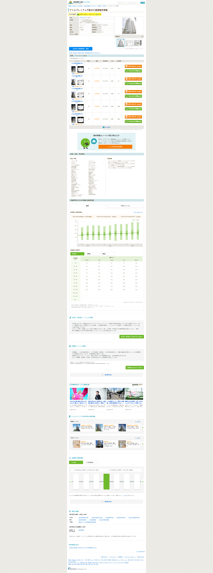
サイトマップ (113, 557)
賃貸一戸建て (104, 559)
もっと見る (137, 421)
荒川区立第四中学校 (83, 517)
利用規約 (120, 557)
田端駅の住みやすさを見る (134, 367)
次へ (142, 481)
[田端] (106, 481)
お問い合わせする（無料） (133, 66)
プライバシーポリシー (130, 557)
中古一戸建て (137, 559)
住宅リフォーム (76, 562)
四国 (89, 564)
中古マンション (124, 559)
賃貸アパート (98, 559)
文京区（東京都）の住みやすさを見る (131, 336)
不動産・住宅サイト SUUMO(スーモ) (76, 559)
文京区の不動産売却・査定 (81, 48)
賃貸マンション (91, 559)
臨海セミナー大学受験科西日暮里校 (87, 522)
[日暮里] (127, 481)
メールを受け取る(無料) (115, 146)
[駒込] (96, 481)
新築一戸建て (131, 559)
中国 (92, 564)
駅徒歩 (104, 253)
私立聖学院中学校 (121, 517)
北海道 (69, 564)
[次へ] (142, 427)
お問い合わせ (140, 557)
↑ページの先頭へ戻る (140, 551)
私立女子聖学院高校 (104, 519)
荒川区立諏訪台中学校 (97, 517)
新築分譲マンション (116, 559)
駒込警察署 (81, 530)
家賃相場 (109, 559)
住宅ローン (101, 562)
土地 (141, 559)
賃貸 (97, 14)
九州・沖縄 (95, 564)
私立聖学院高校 (82, 519)
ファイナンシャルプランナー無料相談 (120, 562)
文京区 (104, 5)
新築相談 (90, 562)
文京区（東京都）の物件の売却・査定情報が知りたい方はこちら (84, 52)
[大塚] (76, 481)
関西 (87, 564)
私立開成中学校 (109, 517)
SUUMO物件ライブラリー (90, 5)
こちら (125, 495)
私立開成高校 (93, 519)
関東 (75, 564)
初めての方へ (104, 557)
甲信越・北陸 (79, 564)
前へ (70, 481)
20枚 (73, 73)
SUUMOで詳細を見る (133, 70)
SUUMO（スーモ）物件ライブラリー (79, 2)
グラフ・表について (138, 212)
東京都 (99, 5)
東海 (84, 564)
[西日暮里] (117, 481)
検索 (143, 2)
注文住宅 (70, 562)
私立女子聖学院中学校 (134, 517)
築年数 (88, 253)
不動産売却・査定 (83, 562)
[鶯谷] (137, 481)
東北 (73, 564)
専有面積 (74, 253)
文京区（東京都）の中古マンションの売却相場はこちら (83, 547)
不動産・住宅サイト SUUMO (75, 5)
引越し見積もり (95, 562)
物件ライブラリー (108, 562)
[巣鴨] (86, 481)
